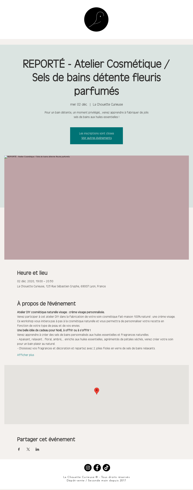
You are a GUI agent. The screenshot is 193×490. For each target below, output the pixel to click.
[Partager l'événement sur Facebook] (19, 449)
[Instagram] (88, 467)
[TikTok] (106, 467)
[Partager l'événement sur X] (28, 449)
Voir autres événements (96, 138)
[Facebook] (97, 467)
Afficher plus (25, 355)
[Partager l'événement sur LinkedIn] (37, 449)
